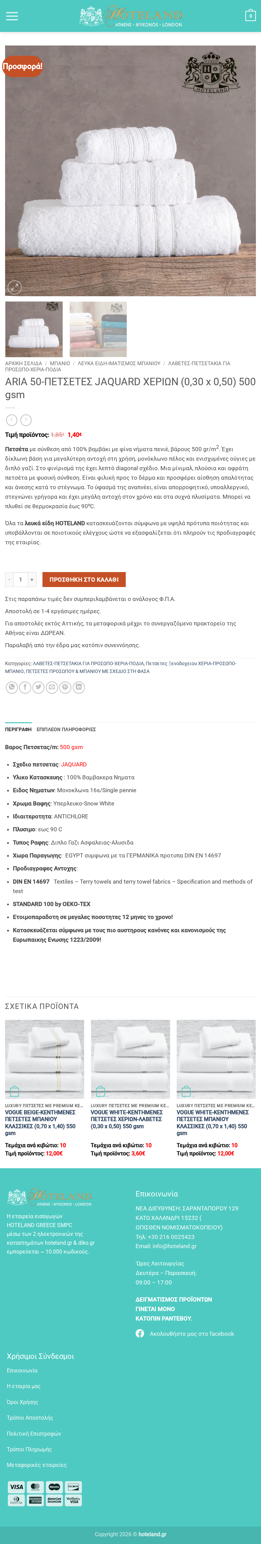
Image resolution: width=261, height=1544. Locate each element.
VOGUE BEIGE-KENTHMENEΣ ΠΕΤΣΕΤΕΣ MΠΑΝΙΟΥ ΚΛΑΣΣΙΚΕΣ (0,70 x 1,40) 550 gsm (40, 1122)
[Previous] (19, 171)
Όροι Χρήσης (22, 1402)
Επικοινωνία (22, 1370)
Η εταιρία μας (24, 1386)
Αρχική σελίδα (23, 363)
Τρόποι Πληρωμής (29, 1449)
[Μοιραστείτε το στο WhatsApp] (12, 687)
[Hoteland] (130, 16)
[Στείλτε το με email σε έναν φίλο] (52, 687)
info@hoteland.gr (175, 1246)
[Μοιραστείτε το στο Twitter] (38, 687)
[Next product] (12, 420)
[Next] (242, 171)
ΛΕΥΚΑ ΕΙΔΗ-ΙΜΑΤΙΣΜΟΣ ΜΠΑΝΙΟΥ (119, 363)
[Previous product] (26, 420)
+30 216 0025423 (171, 1237)
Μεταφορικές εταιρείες (37, 1465)
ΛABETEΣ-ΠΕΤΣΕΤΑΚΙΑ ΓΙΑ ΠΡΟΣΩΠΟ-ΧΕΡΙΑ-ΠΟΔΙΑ (88, 663)
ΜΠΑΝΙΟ (60, 363)
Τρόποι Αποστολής (30, 1418)
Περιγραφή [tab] (18, 729)
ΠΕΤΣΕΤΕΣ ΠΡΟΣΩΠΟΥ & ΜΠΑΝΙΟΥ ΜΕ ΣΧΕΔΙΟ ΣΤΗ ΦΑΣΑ (88, 671)
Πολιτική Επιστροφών (34, 1434)
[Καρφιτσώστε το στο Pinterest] (65, 687)
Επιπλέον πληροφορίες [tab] (66, 729)
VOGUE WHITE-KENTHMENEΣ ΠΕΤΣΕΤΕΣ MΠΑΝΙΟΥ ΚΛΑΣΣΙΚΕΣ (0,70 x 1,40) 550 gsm (213, 1122)
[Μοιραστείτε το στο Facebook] (25, 687)
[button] (12, 16)
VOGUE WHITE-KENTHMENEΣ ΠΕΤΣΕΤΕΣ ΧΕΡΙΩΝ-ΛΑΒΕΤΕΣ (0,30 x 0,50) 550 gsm (127, 1119)
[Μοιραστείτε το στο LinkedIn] (79, 687)
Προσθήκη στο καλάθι (84, 579)
